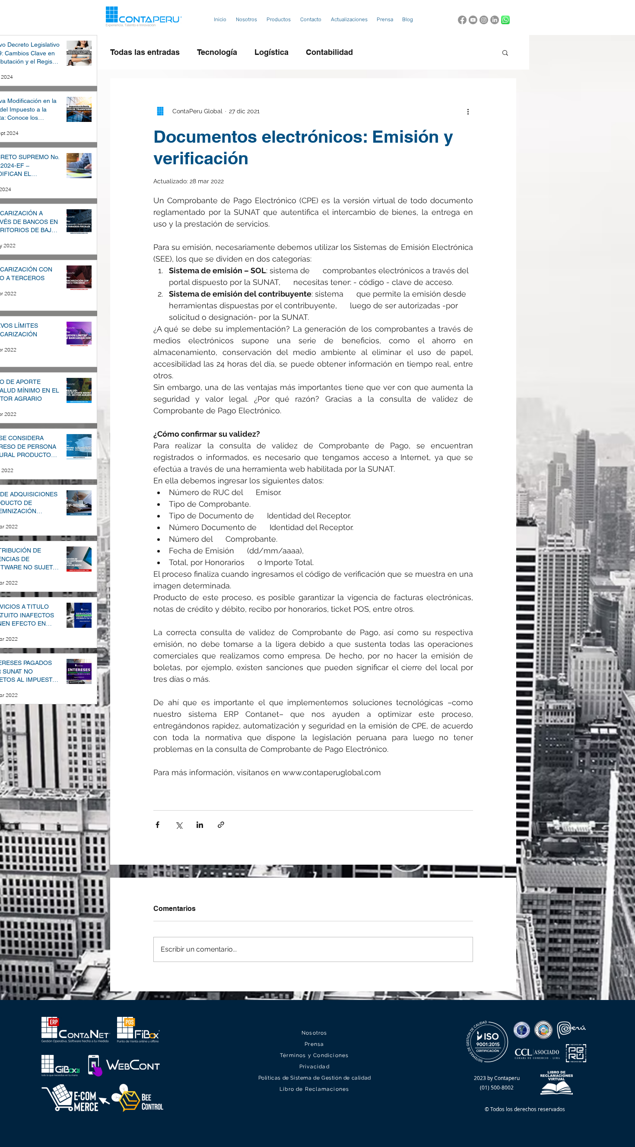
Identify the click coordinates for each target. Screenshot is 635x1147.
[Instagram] (483, 20)
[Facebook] (462, 20)
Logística (271, 52)
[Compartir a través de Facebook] (157, 825)
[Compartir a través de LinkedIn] (200, 825)
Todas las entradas (145, 52)
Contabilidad (329, 52)
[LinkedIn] (494, 20)
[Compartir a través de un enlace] (221, 825)
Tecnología (217, 52)
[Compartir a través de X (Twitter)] (179, 825)
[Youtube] (473, 20)
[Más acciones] (468, 111)
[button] (278, 20)
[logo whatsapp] (505, 20)
